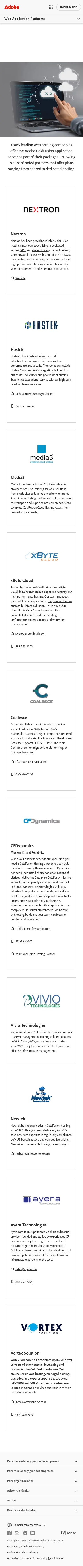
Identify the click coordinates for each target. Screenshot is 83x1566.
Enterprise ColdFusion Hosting (53, 877)
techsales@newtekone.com (32, 1154)
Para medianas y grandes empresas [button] (30, 1471)
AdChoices (57, 1558)
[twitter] (25, 1533)
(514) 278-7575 (24, 1414)
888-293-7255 (24, 1282)
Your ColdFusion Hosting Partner (35, 954)
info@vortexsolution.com (30, 1402)
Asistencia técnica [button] (18, 1490)
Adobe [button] (11, 1500)
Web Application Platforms (24, 19)
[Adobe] (12, 7)
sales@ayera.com (26, 1269)
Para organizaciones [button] (20, 1481)
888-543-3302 (24, 646)
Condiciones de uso (31, 1546)
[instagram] (17, 1533)
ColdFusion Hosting (31, 864)
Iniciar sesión (68, 7)
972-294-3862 (24, 941)
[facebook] (9, 1533)
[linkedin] (32, 1533)
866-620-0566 (24, 774)
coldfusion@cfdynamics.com (32, 929)
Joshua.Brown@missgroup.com (34, 394)
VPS (22, 250)
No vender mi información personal (26, 1558)
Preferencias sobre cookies (21, 1552)
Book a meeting (25, 406)
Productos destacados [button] (21, 1510)
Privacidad (12, 1546)
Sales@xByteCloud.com (29, 634)
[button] (50, 7)
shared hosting (41, 250)
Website (20, 278)
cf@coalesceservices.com (31, 762)
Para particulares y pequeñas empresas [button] (33, 1461)
